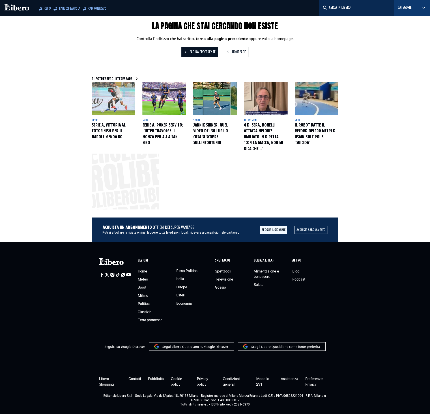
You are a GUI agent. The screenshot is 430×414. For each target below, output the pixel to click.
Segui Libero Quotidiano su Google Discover (195, 346)
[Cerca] (324, 8)
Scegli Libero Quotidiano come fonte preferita (285, 346)
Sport (95, 120)
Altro (296, 260)
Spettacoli (223, 260)
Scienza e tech (264, 260)
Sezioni (143, 260)
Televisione (251, 120)
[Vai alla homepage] (16, 7)
